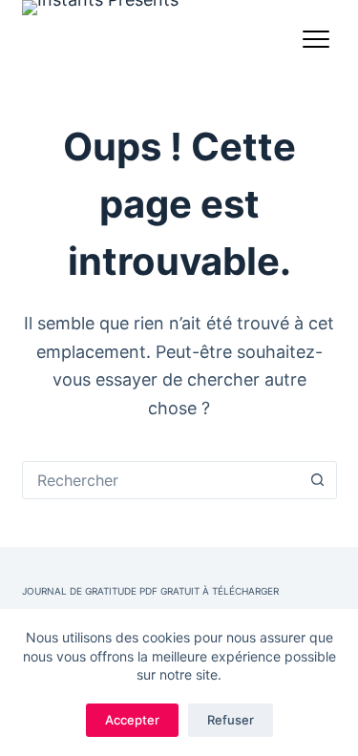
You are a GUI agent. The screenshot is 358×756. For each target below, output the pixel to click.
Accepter (132, 719)
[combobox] (161, 480)
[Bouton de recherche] (318, 480)
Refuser (230, 719)
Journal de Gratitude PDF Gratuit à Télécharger (150, 591)
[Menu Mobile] (316, 43)
